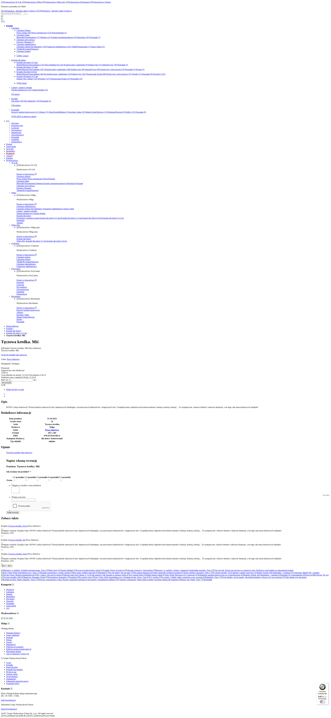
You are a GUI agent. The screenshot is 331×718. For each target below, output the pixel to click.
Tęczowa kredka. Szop (17, 554)
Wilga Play (21, 241)
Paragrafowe (22, 294)
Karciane (20, 282)
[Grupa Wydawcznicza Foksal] (36, 11)
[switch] (322, 701)
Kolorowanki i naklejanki (76, 65)
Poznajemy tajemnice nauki (28, 218)
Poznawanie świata (96, 74)
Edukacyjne (95, 65)
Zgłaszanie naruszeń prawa (17, 681)
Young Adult (97, 47)
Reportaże (83, 37)
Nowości (10, 601)
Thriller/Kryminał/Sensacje (28, 190)
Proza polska (24, 33)
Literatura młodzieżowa (26, 206)
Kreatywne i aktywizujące (112, 69)
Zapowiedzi (11, 606)
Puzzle (140, 69)
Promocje (10, 589)
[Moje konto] (2, 16)
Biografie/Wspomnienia (28, 37)
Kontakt (9, 637)
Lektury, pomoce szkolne (27, 211)
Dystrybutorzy (12, 676)
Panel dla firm (12, 667)
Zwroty (9, 642)
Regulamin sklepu (13, 651)
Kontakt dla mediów (14, 669)
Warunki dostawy (13, 633)
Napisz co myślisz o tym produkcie (26, 485)
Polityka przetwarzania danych (18, 649)
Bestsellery (10, 596)
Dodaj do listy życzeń (15, 389)
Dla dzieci (17, 101)
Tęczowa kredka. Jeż (17, 540)
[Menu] (326, 684)
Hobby (130, 112)
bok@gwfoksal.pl (8, 700)
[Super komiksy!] (16, 105)
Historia (45, 37)
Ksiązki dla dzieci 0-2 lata (50, 218)
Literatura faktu (23, 181)
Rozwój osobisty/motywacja (24, 112)
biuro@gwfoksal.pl (9, 709)
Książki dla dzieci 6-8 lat (92, 218)
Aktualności (11, 679)
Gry (7, 608)
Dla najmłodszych (54, 65)
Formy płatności (12, 635)
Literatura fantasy (24, 259)
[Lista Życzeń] (2, 19)
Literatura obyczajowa (26, 186)
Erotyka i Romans (25, 42)
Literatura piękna (23, 176)
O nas (8, 663)
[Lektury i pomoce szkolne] (15, 94)
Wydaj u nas (11, 672)
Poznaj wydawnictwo (26, 174)
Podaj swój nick (18, 497)
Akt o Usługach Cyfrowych (17, 654)
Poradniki (20, 220)
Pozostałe (95, 37)
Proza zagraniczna (41, 33)
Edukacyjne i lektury (27, 79)
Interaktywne (109, 65)
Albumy (43, 112)
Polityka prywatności (14, 647)
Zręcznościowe (23, 289)
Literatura (10, 592)
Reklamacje (11, 644)
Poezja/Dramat (59, 33)
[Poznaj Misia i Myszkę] (22, 83)
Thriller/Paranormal (80, 47)
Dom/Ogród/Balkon (58, 112)
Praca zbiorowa (13, 359)
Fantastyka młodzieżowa (59, 47)
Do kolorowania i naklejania (57, 74)
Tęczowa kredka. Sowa (18, 526)
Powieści (159, 74)
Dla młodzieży (32, 101)
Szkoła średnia (40, 90)
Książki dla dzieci (24, 216)
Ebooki (9, 594)
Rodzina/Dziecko (116, 112)
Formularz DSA (12, 683)
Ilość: (3, 380)
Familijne (20, 292)
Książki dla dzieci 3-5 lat (71, 218)
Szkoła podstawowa (21, 90)
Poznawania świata (60, 79)
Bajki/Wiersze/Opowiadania (30, 65)
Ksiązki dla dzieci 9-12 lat (113, 218)
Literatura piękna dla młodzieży (31, 47)
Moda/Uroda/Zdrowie (96, 112)
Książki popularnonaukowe (64, 37)
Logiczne (20, 285)
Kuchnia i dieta (77, 112)
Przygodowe (22, 287)
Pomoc (9, 640)
